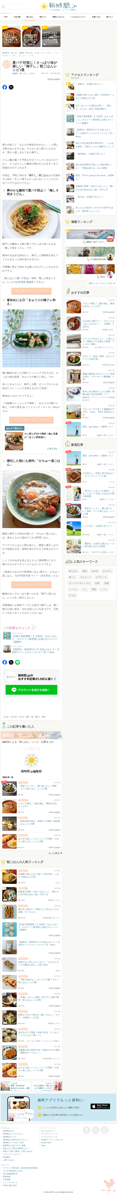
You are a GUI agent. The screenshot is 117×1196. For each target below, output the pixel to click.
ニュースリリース (10, 1182)
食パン (72, 577)
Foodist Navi (46, 1143)
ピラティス (101, 577)
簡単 (43, 717)
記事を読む (52, 448)
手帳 (94, 589)
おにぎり (107, 571)
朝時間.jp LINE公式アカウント (15, 1140)
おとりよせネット (48, 1131)
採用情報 (6, 1177)
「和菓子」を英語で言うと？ (89, 84)
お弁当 (95, 571)
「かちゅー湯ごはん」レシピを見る (31, 584)
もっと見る (54, 853)
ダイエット (85, 577)
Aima (43, 1145)
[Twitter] (11, 89)
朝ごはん (73, 571)
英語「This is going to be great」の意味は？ (95, 177)
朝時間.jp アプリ (9, 1137)
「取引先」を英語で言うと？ (89, 197)
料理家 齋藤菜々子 (28, 282)
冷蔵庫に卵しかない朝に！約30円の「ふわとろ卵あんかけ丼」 (95, 96)
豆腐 (106, 583)
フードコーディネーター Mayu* (43, 407)
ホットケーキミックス (79, 583)
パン (84, 589)
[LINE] (17, 664)
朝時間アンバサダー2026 (13, 1143)
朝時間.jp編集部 (54, 79)
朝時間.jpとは (8, 1131)
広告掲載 (6, 1179)
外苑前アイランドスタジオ (52, 1140)
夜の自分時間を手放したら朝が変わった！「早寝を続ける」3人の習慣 (94, 166)
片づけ (72, 595)
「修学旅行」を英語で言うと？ (91, 154)
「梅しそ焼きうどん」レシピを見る (31, 291)
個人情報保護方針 (10, 1174)
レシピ (21, 717)
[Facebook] (4, 89)
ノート (104, 589)
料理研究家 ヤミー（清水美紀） (35, 575)
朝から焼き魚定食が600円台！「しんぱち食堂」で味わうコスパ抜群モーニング (95, 145)
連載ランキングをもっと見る (100, 283)
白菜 (97, 583)
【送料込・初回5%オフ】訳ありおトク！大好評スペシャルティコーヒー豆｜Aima (95, 133)
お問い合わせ (8, 1160)
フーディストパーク (49, 1137)
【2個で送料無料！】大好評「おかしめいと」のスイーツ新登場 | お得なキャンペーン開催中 (95, 119)
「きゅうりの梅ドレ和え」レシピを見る (31, 420)
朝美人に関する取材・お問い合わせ (17, 1151)
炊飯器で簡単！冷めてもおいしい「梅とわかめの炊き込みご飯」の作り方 (92, 188)
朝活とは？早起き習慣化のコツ (16, 1148)
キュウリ (14, 717)
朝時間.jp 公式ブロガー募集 (14, 1145)
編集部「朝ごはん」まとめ (23, 73)
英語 (84, 571)
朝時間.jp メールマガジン (13, 1134)
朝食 (27, 717)
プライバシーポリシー (12, 1154)
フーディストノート (49, 1134)
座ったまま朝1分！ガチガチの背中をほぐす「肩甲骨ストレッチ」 (94, 209)
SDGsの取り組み (10, 1185)
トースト (73, 589)
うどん (6, 717)
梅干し (37, 717)
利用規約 (6, 1157)
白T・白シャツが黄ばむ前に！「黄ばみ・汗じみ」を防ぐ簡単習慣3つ (93, 107)
